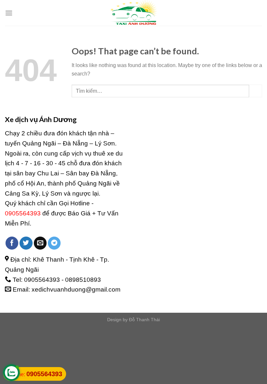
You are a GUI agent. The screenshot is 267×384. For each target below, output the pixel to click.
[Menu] (9, 13)
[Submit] (255, 91)
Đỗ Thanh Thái (144, 319)
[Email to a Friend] (40, 243)
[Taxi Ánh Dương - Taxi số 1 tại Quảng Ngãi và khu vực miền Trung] (133, 13)
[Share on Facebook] (12, 243)
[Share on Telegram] (54, 243)
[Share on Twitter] (26, 243)
